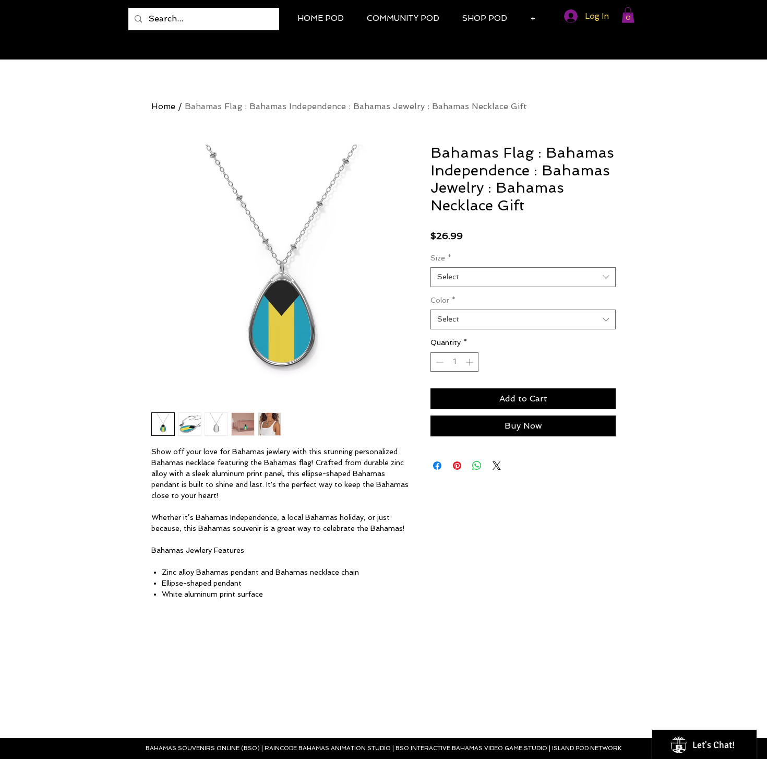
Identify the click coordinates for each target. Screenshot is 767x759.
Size (440, 258)
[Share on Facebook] (437, 465)
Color (443, 300)
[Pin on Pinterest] (457, 465)
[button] (627, 15)
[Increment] (470, 362)
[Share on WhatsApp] (477, 465)
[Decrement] (438, 362)
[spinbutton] (454, 362)
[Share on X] (496, 465)
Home (163, 106)
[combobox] (523, 277)
